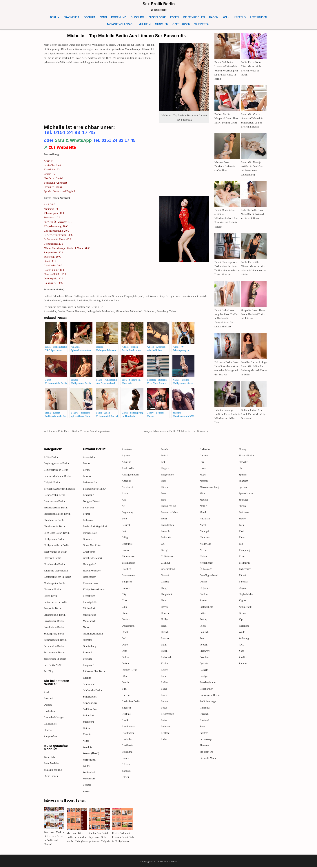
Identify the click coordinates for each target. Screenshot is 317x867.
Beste (124, 518)
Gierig (164, 550)
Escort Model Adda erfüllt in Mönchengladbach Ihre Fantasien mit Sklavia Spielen (226, 218)
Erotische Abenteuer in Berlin (59, 488)
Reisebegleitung (208, 682)
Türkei (242, 575)
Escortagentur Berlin (54, 495)
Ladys (164, 688)
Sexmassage (206, 739)
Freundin (165, 531)
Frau (163, 499)
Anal (46, 692)
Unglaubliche (246, 594)
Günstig (165, 581)
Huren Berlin (50, 596)
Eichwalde (88, 507)
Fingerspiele (167, 474)
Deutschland (128, 625)
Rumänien (205, 707)
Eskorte (126, 764)
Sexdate (204, 733)
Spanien (243, 474)
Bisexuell (48, 698)
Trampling (244, 550)
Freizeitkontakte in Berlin (57, 513)
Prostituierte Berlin (54, 627)
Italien (164, 651)
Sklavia (48, 730)
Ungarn (243, 588)
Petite (203, 613)
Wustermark (89, 778)
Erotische (127, 739)
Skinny (242, 449)
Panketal (87, 652)
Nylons (203, 556)
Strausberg (88, 721)
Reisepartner (206, 688)
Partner (203, 600)
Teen (241, 525)
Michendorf (89, 608)
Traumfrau (244, 562)
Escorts (125, 758)
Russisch (204, 714)
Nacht (203, 525)
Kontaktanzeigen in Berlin (57, 576)
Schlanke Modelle (53, 769)
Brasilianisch (128, 562)
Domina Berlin (129, 670)
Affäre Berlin (51, 457)
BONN (103, 17)
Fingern (165, 468)
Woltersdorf (89, 772)
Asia (124, 499)
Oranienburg (89, 646)
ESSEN (174, 17)
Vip (241, 619)
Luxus (203, 468)
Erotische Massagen (54, 717)
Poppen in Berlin (52, 608)
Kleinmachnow (91, 583)
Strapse (242, 506)
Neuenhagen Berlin (93, 633)
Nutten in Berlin (52, 589)
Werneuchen (89, 759)
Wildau (86, 766)
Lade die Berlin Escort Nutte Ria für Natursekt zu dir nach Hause (253, 214)
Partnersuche (206, 607)
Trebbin (87, 734)
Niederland (205, 544)
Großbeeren (89, 551)
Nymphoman (206, 562)
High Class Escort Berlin (57, 533)
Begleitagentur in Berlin (56, 463)
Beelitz (86, 463)
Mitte (202, 493)
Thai (241, 531)
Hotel (164, 625)
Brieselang (88, 495)
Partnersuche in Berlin (55, 602)
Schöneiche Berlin (92, 690)
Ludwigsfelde (90, 602)
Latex (164, 695)
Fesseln (164, 449)
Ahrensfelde (89, 457)
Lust (202, 462)
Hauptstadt (166, 594)
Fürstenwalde (90, 533)
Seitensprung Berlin (54, 633)
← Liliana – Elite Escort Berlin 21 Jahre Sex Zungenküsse (77, 431)
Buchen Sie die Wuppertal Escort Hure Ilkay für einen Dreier (226, 118)
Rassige (203, 676)
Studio (242, 518)
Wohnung (244, 638)
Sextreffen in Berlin (54, 652)
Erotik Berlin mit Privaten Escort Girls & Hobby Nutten (123, 837)
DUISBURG (137, 17)
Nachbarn (205, 518)
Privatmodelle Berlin (54, 614)
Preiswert (204, 651)
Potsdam (87, 658)
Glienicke (88, 539)
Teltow (86, 728)
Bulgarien (127, 581)
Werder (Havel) (91, 753)
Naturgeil (204, 531)
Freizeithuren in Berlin (56, 507)
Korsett (164, 670)
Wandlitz (87, 747)
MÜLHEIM (145, 24)
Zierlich (243, 657)
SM (241, 468)
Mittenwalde (89, 614)
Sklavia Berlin (246, 455)
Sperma (243, 487)
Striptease (244, 512)
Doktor (125, 663)
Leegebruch (89, 596)
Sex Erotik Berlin (159, 3)
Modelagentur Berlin (54, 583)
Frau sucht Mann (169, 512)
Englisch (126, 707)
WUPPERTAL (202, 24)
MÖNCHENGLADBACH (120, 24)
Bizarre (125, 550)
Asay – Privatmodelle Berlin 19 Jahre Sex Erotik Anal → (176, 431)
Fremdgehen (167, 525)
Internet (165, 638)
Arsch (125, 493)
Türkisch (243, 581)
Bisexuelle (127, 544)
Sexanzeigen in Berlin (55, 640)
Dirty (124, 651)
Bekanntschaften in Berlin (57, 476)
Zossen (86, 791)
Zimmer (243, 663)
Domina (48, 704)
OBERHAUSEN (181, 24)
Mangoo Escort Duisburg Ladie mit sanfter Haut (224, 166)
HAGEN (213, 17)
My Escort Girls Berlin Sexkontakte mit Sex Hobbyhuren (77, 837)
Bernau (86, 469)
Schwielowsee (90, 703)
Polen (203, 625)
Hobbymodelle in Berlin (56, 545)
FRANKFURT (71, 17)
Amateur (126, 462)
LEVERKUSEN (258, 17)
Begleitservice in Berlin (56, 469)
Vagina (242, 600)
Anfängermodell (130, 474)
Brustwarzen (128, 575)
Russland (204, 720)
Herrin (164, 607)
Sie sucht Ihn (206, 751)
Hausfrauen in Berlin (54, 526)
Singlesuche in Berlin (55, 658)
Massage (204, 480)
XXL (241, 644)
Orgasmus (205, 588)
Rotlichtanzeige (208, 701)
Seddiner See (89, 709)
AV (123, 506)
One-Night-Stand (209, 575)
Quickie (204, 663)
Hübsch (165, 632)
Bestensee (88, 476)
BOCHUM (89, 17)
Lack (163, 676)
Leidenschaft (167, 714)
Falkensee (88, 520)
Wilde (242, 632)
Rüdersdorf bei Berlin (94, 671)
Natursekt (205, 537)
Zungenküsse (50, 736)
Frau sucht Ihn (168, 506)
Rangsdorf (88, 665)
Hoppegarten (89, 576)
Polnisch (204, 632)
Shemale (204, 745)
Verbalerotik (245, 607)
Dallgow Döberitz (92, 501)
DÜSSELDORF (157, 17)
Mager (203, 474)
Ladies (164, 682)
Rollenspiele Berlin (210, 695)
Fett (163, 462)
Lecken (164, 701)
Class (124, 600)
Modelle (204, 499)
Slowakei (243, 462)
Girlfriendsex (168, 556)
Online (203, 581)
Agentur (126, 455)
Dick (124, 638)
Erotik (125, 720)
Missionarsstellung (209, 487)
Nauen (86, 627)
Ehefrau (126, 695)
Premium (204, 657)
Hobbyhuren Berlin (54, 539)
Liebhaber (205, 449)
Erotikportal (128, 733)
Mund (203, 512)
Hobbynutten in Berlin (55, 551)
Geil (163, 544)
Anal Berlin (128, 468)
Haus (163, 600)
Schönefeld (88, 684)
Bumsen (126, 588)
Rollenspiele (50, 723)
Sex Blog (48, 671)
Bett (124, 531)
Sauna (203, 726)
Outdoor (204, 594)
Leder (164, 707)
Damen (125, 613)
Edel (124, 688)
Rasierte (204, 670)
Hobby (164, 619)
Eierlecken (49, 711)
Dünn (124, 676)
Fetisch (164, 455)
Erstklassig (127, 745)
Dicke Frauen (51, 776)
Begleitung (127, 512)
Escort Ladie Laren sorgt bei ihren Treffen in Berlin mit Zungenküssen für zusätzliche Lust (226, 318)
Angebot (126, 480)
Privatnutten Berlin (54, 621)
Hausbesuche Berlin (54, 520)
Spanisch (243, 480)
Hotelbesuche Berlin (54, 564)
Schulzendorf (90, 696)
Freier (164, 518)
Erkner (86, 513)
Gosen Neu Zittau (92, 545)
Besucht (126, 525)
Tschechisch (245, 569)
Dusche (125, 682)
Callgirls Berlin (52, 482)
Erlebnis (126, 714)
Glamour (165, 562)
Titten (242, 537)
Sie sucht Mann (208, 758)
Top (241, 544)
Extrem (126, 777)
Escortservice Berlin (54, 501)
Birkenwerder (90, 482)
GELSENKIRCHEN (194, 17)
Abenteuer (127, 449)
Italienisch (166, 657)
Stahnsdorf (88, 715)
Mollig (203, 506)
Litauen (204, 455)
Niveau (203, 550)
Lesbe (164, 720)
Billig (125, 537)
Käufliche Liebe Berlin (56, 570)
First (163, 480)
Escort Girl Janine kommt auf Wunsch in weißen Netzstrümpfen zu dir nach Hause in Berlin (226, 70)
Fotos (164, 493)
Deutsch (126, 619)
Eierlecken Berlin (131, 701)
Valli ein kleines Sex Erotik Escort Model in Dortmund (253, 414)
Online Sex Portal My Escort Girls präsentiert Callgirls (99, 837)
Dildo (125, 644)
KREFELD (240, 17)
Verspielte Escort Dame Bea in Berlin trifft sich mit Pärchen (253, 314)
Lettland (165, 733)
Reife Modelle (51, 763)
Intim (164, 644)
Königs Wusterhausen (94, 589)
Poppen (203, 644)
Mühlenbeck (89, 621)
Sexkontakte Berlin (54, 646)
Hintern (165, 613)
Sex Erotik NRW (52, 665)
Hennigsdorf (89, 564)
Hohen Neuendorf (92, 570)
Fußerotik (166, 537)
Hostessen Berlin (52, 558)
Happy (164, 588)
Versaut (242, 613)
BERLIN (54, 17)
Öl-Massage (206, 569)
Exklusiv (126, 770)
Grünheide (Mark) (92, 558)
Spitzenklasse (246, 493)
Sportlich (243, 499)
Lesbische (166, 726)
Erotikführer (128, 726)
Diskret (125, 657)
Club (124, 607)
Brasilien (126, 569)
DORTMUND (118, 17)
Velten (86, 740)
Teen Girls (49, 757)
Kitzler (164, 663)
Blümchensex (129, 556)
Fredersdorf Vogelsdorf (95, 526)
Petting (203, 619)
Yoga (241, 651)
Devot (125, 632)
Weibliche (244, 625)
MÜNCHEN (161, 24)
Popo (202, 638)
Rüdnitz (87, 677)
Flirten (164, 487)
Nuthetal (87, 640)
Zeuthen (87, 784)
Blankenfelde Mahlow (94, 488)
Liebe (164, 739)
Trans (242, 556)
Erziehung (127, 751)
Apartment (127, 487)
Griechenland (168, 569)
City (124, 594)
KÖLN (226, 17)
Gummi (165, 575)
